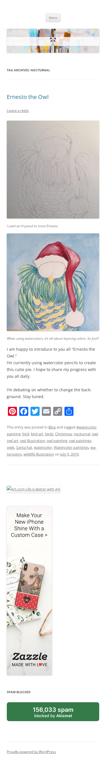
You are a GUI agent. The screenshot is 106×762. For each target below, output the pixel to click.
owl (95, 433)
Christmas (63, 433)
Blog (52, 427)
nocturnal (82, 433)
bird (25, 433)
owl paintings (80, 440)
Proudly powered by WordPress (31, 751)
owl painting (57, 440)
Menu (53, 18)
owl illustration (32, 440)
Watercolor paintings (71, 447)
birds (49, 433)
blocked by (53, 712)
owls (10, 447)
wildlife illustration (38, 454)
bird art (37, 433)
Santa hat (24, 447)
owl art (12, 440)
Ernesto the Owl (28, 97)
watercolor (43, 447)
